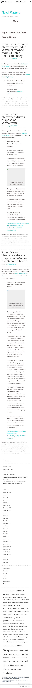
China (23, 599)
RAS (6, 639)
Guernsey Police (5, 101)
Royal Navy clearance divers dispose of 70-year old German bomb (14, 257)
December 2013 (7, 546)
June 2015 (5, 518)
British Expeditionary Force (15, 599)
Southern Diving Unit (21, 242)
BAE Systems (17, 597)
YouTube (7, 673)
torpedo (5, 657)
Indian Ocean (20, 621)
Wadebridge (17, 453)
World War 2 (12, 105)
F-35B (27, 608)
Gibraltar (22, 614)
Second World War (6, 103)
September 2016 (7, 492)
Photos (4, 578)
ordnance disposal (16, 448)
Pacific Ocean (15, 634)
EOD (9, 99)
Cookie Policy (8, 681)
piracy (25, 637)
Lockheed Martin (14, 623)
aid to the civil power (18, 442)
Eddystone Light (11, 236)
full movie (18, 614)
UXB (13, 453)
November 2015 (7, 507)
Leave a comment (23, 105)
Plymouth (24, 238)
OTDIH (10, 634)
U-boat (13, 657)
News (7, 98)
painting (21, 634)
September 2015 (7, 510)
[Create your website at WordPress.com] (16, 2)
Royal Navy (25, 101)
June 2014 (5, 531)
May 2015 (5, 520)
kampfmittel (12, 101)
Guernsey (27, 99)
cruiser (9, 605)
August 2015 (6, 513)
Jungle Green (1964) (8, 469)
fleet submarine (25, 611)
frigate (12, 614)
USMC (21, 665)
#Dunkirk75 (6, 591)
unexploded (4, 451)
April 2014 (5, 536)
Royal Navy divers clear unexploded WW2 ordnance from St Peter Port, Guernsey (14, 50)
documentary (7, 608)
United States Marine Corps (11, 661)
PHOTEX (19, 637)
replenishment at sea (16, 639)
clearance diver (24, 234)
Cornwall (16, 444)
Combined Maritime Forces (17, 602)
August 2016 (6, 495)
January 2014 (6, 544)
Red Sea (9, 639)
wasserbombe (5, 105)
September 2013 (7, 554)
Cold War (8, 602)
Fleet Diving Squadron (21, 446)
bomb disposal (17, 98)
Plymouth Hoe (5, 240)
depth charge (5, 99)
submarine (22, 654)
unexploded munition (21, 451)
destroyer (15, 605)
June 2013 (5, 562)
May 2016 (5, 502)
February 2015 (6, 523)
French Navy (6, 614)
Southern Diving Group (16, 103)
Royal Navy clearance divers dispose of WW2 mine (13, 118)
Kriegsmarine (19, 101)
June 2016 (5, 500)
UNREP (17, 665)
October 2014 (6, 526)
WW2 (16, 105)
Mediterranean (13, 626)
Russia (12, 650)
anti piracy (12, 594)
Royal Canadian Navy (18, 642)
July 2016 (5, 497)
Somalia (15, 654)
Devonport (4, 236)
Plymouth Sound (12, 240)
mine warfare (12, 238)
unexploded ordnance (7, 453)
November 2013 (7, 549)
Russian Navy (18, 650)
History (5, 573)
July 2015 (5, 515)
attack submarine (8, 597)
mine (7, 238)
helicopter (9, 617)
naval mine (18, 238)
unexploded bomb (11, 451)
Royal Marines (12, 646)
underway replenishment (21, 657)
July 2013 (5, 559)
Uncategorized (6, 581)
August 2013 (6, 557)
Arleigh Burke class (20, 594)
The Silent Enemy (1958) (9, 474)
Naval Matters (11, 12)
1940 (15, 591)
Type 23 (9, 657)
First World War (8, 611)
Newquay (9, 448)
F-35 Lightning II (21, 608)
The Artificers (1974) (8, 472)
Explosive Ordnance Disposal (17, 99)
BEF (8, 599)
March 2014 (6, 539)
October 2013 (6, 551)
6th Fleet (12, 591)
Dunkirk (14, 608)
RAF (4, 639)
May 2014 (5, 533)
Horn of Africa (11, 620)
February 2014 (6, 541)
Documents (6, 570)
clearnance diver (25, 98)
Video (4, 583)
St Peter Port (25, 103)
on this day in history (15, 631)
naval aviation (13, 629)
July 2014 (5, 528)
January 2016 (6, 505)
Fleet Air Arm (17, 611)
